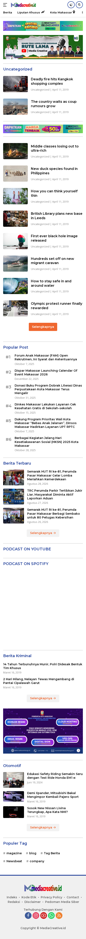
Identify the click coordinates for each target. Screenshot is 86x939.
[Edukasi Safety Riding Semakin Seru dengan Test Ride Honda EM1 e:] (13, 780)
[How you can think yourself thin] (15, 196)
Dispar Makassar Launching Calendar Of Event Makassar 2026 (46, 372)
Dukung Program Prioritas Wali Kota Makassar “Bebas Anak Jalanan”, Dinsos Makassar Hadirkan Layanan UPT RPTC (46, 423)
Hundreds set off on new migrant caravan (52, 261)
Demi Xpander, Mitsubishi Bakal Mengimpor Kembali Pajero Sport (53, 795)
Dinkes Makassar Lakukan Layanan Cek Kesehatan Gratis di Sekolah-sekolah (45, 406)
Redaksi (14, 902)
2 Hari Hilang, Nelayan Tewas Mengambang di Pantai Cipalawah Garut (38, 681)
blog (32, 853)
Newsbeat (14, 861)
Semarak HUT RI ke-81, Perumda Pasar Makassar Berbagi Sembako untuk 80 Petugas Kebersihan (53, 513)
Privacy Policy (51, 897)
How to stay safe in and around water (51, 283)
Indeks (12, 897)
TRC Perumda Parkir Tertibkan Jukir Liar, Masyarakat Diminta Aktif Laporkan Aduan (54, 494)
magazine (14, 853)
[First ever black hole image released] (15, 241)
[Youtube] (43, 915)
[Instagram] (36, 915)
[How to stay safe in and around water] (15, 286)
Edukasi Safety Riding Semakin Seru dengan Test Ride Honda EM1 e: (55, 776)
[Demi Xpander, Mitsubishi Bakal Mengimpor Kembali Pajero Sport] (13, 796)
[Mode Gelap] (71, 4)
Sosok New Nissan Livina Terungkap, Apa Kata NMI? (47, 810)
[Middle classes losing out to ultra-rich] (15, 151)
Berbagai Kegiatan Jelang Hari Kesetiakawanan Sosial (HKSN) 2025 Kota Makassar (46, 441)
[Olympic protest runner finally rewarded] (15, 308)
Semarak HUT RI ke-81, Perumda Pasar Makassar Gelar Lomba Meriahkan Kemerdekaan (51, 475)
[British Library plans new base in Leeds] (15, 219)
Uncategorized (40, 89)
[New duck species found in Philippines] (15, 173)
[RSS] (59, 915)
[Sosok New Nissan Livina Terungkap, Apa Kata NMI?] (13, 812)
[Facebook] (28, 915)
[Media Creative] (23, 5)
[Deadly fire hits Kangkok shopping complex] (15, 84)
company (37, 861)
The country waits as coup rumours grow (54, 104)
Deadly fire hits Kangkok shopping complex (52, 81)
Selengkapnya (43, 327)
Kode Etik (29, 897)
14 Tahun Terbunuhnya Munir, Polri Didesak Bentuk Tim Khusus (42, 666)
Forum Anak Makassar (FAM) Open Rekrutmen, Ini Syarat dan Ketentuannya (46, 357)
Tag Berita (52, 853)
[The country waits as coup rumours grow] (15, 107)
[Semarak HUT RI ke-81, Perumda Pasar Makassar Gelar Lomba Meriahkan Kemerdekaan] (13, 477)
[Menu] (6, 4)
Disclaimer (32, 902)
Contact (73, 897)
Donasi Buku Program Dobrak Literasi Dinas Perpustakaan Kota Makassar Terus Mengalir (48, 389)
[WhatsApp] (51, 915)
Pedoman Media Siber (62, 902)
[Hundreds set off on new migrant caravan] (15, 263)
